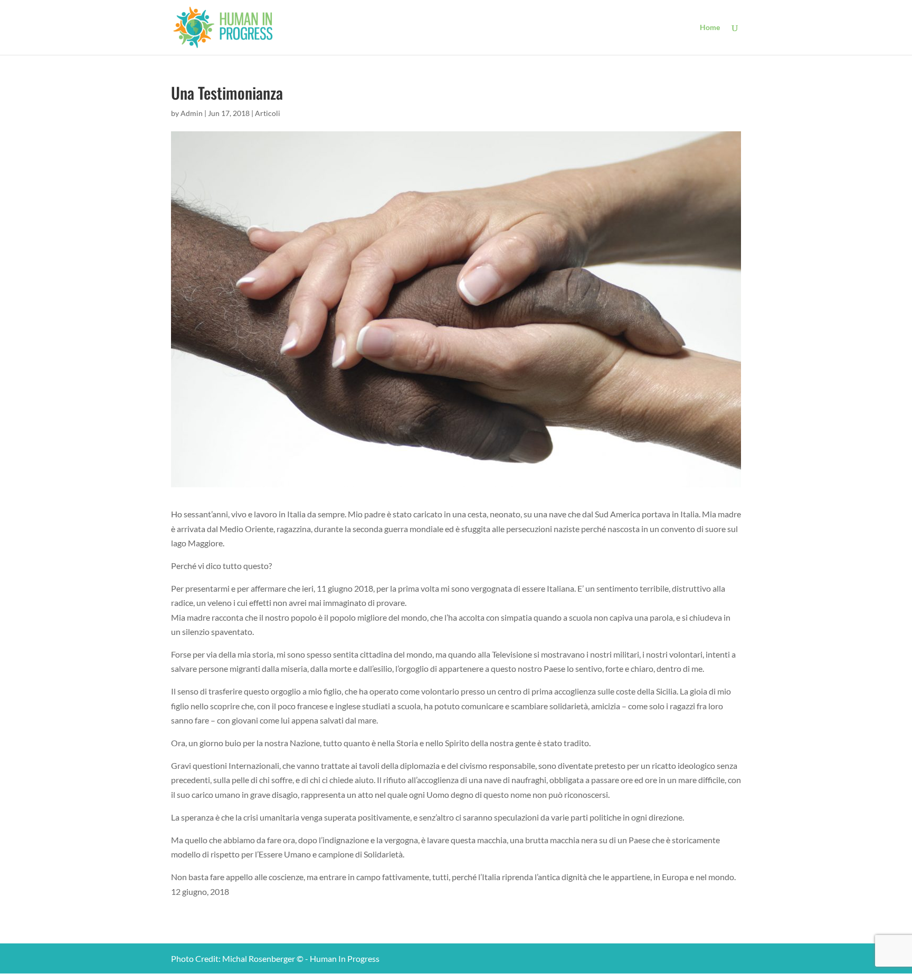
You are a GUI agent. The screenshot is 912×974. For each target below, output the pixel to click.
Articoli (267, 113)
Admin (191, 113)
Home (710, 28)
